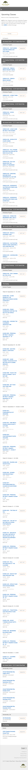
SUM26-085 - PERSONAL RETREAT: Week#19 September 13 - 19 (9, 335)
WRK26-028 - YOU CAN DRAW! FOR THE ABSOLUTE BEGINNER (9, 163)
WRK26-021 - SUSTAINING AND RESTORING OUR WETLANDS (10, 49)
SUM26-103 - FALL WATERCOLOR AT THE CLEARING (9, 563)
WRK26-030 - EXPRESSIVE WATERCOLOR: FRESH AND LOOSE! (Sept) (10, 187)
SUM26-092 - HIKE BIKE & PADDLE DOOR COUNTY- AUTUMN (9, 424)
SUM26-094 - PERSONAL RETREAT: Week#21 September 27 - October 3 (9, 448)
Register (22, 48)
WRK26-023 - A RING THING (10, 95)
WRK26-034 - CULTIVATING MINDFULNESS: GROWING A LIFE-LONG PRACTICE (10, 244)
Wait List (22, 68)
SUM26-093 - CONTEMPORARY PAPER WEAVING (9, 436)
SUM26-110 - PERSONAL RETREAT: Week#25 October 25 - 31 (10, 642)
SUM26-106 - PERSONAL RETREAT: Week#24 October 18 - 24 (10, 596)
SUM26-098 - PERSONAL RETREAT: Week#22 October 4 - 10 (10, 496)
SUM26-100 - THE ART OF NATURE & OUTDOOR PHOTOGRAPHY (10, 522)
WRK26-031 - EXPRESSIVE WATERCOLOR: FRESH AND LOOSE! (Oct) (10, 199)
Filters (9, 33)
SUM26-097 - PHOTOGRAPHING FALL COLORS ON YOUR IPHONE (10, 484)
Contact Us (24, 751)
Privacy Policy (24, 753)
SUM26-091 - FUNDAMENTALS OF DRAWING (8, 412)
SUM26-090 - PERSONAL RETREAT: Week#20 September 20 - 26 (9, 396)
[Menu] (2, 9)
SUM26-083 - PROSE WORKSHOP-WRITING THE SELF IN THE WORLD (10, 311)
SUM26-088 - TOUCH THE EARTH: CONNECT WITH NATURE (9, 374)
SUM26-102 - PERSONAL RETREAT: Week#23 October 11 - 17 (10, 548)
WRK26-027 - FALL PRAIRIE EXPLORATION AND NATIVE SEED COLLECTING (10, 151)
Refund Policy (24, 755)
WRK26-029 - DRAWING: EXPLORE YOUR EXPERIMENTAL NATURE (9, 175)
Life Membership (7, 718)
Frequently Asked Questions (20, 757)
